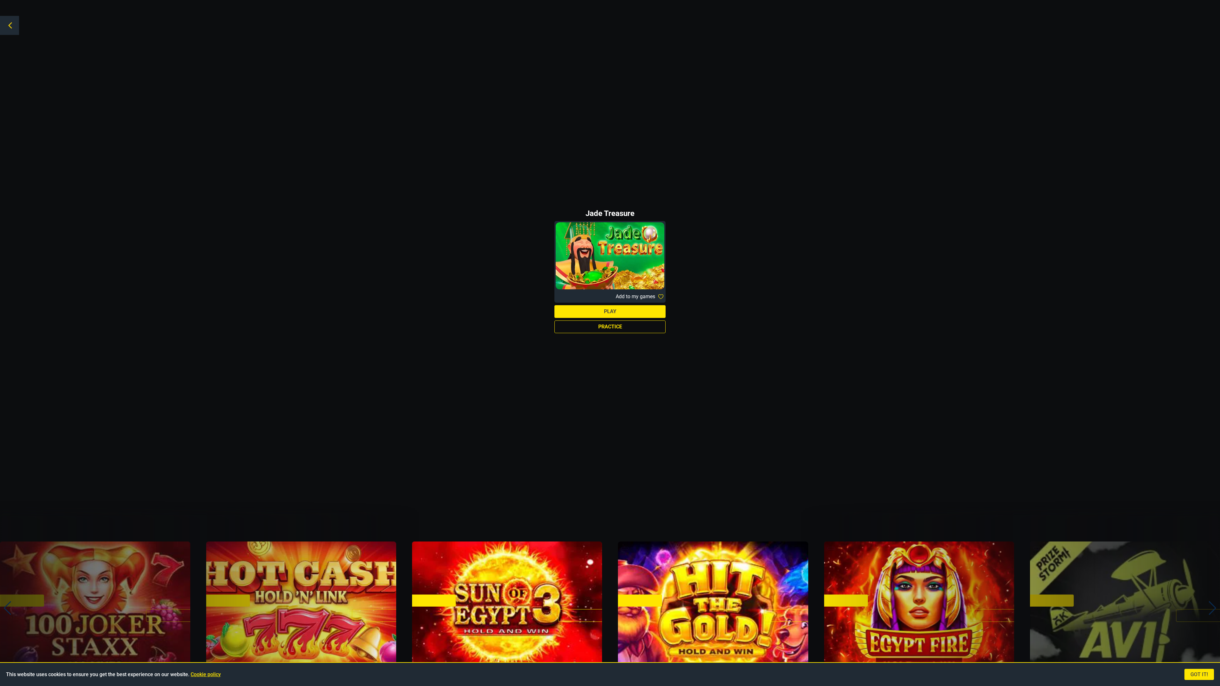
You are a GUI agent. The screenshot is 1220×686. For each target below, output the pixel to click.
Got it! (1199, 674)
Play (610, 311)
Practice (610, 327)
